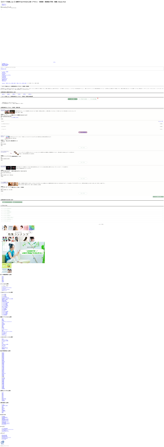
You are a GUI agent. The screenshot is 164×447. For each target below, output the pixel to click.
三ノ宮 (3, 404)
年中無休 (3, 324)
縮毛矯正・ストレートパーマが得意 (7, 298)
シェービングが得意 (5, 311)
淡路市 (3, 375)
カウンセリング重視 (5, 340)
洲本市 (3, 357)
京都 (2, 277)
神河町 (3, 384)
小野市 (24, 94)
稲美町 (3, 380)
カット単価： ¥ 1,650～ (14, 117)
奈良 (2, 278)
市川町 (3, 382)
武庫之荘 (3, 408)
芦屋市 (3, 358)
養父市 (3, 371)
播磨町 (3, 381)
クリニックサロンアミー (5, 152)
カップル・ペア (4, 332)
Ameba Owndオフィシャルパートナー (7, 429)
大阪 (2, 276)
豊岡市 (3, 360)
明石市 (3, 355)
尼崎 (2, 395)
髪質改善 (3, 348)
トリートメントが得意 (5, 302)
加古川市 (3, 361)
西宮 (2, 393)
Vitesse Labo (3, 110)
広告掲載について (5, 63)
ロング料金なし (4, 333)
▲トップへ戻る (101, 224)
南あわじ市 (3, 373)
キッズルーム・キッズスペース (7, 321)
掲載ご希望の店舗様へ (5, 64)
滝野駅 (4, 202)
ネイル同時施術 (4, 309)
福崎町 (3, 383)
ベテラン (3, 341)
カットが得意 (4, 294)
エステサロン (4, 288)
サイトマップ (4, 424)
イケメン (3, 346)
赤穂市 (3, 362)
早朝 (2, 325)
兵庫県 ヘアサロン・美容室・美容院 (11, 83)
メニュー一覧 (161, 121)
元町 (2, 396)
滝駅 (14, 202)
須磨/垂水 (3, 400)
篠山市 (3, 94)
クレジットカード (5, 329)
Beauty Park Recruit (5, 438)
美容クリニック (4, 290)
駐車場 (3, 327)
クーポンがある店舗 (94, 98)
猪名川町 (3, 378)
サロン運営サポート (5, 430)
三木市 (19, 94)
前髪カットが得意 (5, 299)
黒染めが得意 (4, 300)
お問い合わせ (4, 421)
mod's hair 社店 (3, 166)
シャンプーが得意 (5, 303)
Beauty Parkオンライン (5, 431)
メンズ (3, 328)
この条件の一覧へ (158, 196)
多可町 (3, 379)
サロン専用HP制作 (5, 428)
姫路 (2, 394)
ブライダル (3, 310)
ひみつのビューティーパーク (6, 437)
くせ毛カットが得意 (5, 344)
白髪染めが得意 (4, 301)
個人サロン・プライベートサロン (7, 331)
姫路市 (3, 353)
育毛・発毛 (3, 345)
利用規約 (3, 418)
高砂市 (3, 366)
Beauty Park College (5, 436)
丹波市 (3, 372)
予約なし (3, 323)
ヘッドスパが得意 (5, 304)
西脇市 (8, 94)
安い (2, 342)
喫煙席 (3, 320)
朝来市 (3, 374)
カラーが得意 (4, 295)
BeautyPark (3, 83)
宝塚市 (3, 364)
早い (2, 343)
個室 (2, 319)
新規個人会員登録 (5, 65)
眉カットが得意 (4, 306)
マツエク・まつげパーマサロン (7, 287)
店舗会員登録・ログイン (6, 422)
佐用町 (3, 386)
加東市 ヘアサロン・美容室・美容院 (21, 83)
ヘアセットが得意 (5, 307)
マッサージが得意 (5, 312)
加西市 (14, 94)
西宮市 (3, 356)
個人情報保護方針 (5, 417)
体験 (2, 330)
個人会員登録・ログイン (6, 423)
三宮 (2, 392)
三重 (2, 281)
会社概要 (3, 416)
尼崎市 (3, 354)
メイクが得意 (4, 308)
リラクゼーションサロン (6, 289)
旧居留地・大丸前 (5, 405)
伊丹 (2, 411)
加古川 (3, 399)
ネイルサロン (4, 286)
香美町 (3, 387)
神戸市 (3, 352)
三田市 (29, 94)
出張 (2, 322)
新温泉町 (3, 388)
